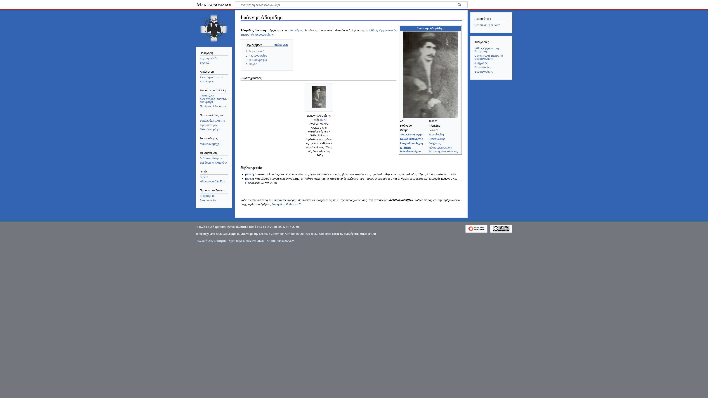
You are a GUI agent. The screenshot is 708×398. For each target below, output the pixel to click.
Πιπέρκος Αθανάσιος (213, 106)
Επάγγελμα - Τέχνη (411, 143)
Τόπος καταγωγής (411, 134)
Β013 (249, 178)
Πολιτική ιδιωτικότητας (211, 240)
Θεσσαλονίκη (436, 134)
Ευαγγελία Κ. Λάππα (285, 204)
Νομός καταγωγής (411, 139)
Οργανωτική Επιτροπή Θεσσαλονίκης (488, 57)
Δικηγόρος (435, 143)
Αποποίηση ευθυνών (280, 240)
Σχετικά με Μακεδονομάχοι (246, 240)
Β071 (323, 119)
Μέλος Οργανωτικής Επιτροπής (487, 50)
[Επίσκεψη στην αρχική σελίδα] (214, 28)
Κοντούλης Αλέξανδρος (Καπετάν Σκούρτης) (213, 99)
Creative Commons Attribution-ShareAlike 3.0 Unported (295, 233)
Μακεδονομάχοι (214, 4)
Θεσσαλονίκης (437, 139)
